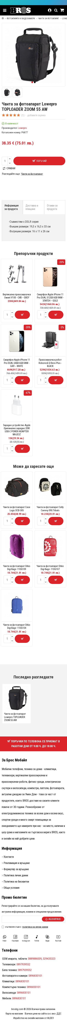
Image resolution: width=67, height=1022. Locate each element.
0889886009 (35, 958)
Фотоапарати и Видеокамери (21, 18)
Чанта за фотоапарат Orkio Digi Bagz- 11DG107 (50, 568)
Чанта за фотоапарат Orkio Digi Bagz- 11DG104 (16, 626)
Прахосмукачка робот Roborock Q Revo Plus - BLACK (50, 362)
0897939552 (23, 964)
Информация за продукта (11, 207)
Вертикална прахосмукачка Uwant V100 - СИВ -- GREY (17, 296)
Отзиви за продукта (52, 207)
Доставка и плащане (32, 207)
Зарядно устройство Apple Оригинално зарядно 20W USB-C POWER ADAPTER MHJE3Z (16, 430)
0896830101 (35, 975)
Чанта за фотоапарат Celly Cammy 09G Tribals (50, 509)
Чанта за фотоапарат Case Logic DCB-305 (16, 509)
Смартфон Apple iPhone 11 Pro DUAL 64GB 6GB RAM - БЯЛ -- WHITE (16, 362)
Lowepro (22, 128)
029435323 (49, 958)
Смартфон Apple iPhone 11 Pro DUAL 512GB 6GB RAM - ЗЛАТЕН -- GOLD (50, 297)
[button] (32, 82)
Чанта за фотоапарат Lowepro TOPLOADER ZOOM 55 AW (15, 716)
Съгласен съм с (26, 926)
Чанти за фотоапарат (48, 18)
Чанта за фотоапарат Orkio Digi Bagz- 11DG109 (16, 568)
